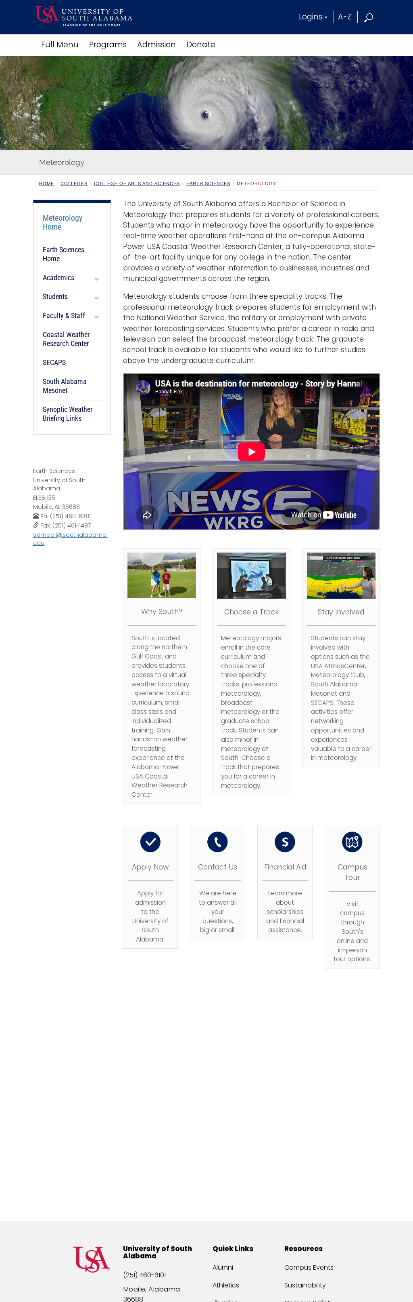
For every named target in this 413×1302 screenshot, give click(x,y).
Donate (200, 44)
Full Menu (60, 44)
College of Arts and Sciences (137, 183)
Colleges (74, 183)
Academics (58, 277)
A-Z (344, 16)
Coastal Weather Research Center (66, 339)
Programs (108, 44)
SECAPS (54, 362)
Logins (310, 16)
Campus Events (309, 1267)
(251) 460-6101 (144, 1275)
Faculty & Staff (64, 315)
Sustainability (305, 1285)
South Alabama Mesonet (65, 386)
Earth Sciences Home (63, 254)
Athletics (226, 1285)
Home (46, 183)
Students (55, 296)
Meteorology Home (62, 222)
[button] (369, 17)
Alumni (223, 1267)
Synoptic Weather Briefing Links (67, 413)
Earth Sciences (208, 183)
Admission (156, 44)
